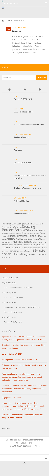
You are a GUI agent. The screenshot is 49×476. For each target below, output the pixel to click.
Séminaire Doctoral (21, 137)
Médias (25, 241)
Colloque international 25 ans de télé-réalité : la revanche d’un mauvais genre (24, 366)
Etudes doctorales (26, 134)
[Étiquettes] (39, 89)
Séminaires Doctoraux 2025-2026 (27, 188)
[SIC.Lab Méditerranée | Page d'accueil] (13, 3)
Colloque (21, 223)
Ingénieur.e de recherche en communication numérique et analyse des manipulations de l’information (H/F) (23, 338)
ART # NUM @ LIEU (25, 27)
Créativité (41, 230)
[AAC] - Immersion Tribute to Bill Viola (18, 288)
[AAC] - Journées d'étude (13, 297)
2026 (14, 27)
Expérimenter (35, 233)
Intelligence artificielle (29, 235)
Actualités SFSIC (9, 331)
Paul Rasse (19, 248)
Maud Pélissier (27, 239)
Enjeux (24, 233)
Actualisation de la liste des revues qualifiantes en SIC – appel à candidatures (23, 346)
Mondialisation (7, 242)
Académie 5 (7, 223)
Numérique (33, 244)
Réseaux (22, 251)
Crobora (16, 226)
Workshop (18, 150)
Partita (10, 247)
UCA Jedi (17, 254)
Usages (25, 254)
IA (9, 236)
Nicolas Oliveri (42, 242)
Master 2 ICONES (15, 238)
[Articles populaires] (24, 89)
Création (32, 230)
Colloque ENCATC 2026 (23, 99)
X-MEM (21, 109)
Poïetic (44, 248)
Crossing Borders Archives (18, 228)
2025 (15, 172)
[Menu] (46, 3)
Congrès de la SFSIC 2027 (12, 354)
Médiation (33, 242)
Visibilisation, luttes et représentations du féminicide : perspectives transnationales (22, 416)
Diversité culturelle (15, 233)
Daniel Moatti (6, 233)
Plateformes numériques (32, 248)
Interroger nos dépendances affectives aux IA (19, 359)
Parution (17, 31)
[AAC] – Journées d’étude (24, 112)
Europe (29, 233)
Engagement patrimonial (11, 397)
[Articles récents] (9, 89)
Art (14, 223)
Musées (17, 241)
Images (14, 235)
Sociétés (28, 251)
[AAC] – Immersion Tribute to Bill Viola (29, 124)
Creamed (5, 227)
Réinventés (14, 251)
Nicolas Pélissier (9, 244)
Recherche (5, 251)
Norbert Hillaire (22, 245)
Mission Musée (39, 239)
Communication (34, 223)
